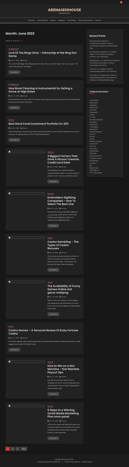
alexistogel (93, 103)
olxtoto (92, 139)
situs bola (93, 110)
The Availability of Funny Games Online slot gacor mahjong (63, 289)
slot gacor (93, 163)
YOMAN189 (94, 151)
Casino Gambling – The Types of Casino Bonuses (63, 245)
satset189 (93, 144)
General (98, 20)
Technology (71, 20)
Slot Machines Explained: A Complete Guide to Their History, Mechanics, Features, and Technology (103, 54)
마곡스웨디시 (94, 170)
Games (52, 20)
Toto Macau (94, 127)
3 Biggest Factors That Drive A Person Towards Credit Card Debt (63, 159)
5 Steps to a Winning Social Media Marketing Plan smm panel (63, 413)
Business (31, 20)
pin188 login (94, 161)
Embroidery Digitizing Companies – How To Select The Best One (61, 201)
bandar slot (94, 107)
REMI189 (93, 153)
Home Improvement (85, 20)
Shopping (61, 20)
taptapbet (93, 105)
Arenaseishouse (64, 9)
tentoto (92, 115)
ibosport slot (94, 168)
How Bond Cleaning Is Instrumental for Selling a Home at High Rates (40, 90)
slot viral (93, 146)
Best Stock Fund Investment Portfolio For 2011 (38, 124)
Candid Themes (86, 462)
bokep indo (93, 124)
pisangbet (93, 122)
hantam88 (93, 112)
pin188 (92, 136)
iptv (91, 165)
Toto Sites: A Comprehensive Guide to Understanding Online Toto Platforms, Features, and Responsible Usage (103, 77)
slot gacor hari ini (96, 156)
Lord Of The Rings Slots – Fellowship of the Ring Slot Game (43, 54)
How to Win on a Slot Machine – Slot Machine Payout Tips (63, 369)
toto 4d (92, 134)
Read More (14, 72)
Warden (25, 60)
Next (24, 449)
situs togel (93, 149)
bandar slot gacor (96, 132)
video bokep (94, 100)
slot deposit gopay (96, 120)
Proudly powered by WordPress (49, 462)
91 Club (92, 117)
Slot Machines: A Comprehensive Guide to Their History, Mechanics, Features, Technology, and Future (105, 62)
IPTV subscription (96, 173)
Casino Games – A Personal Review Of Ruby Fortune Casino (43, 332)
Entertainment (42, 20)
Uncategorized (14, 49)
